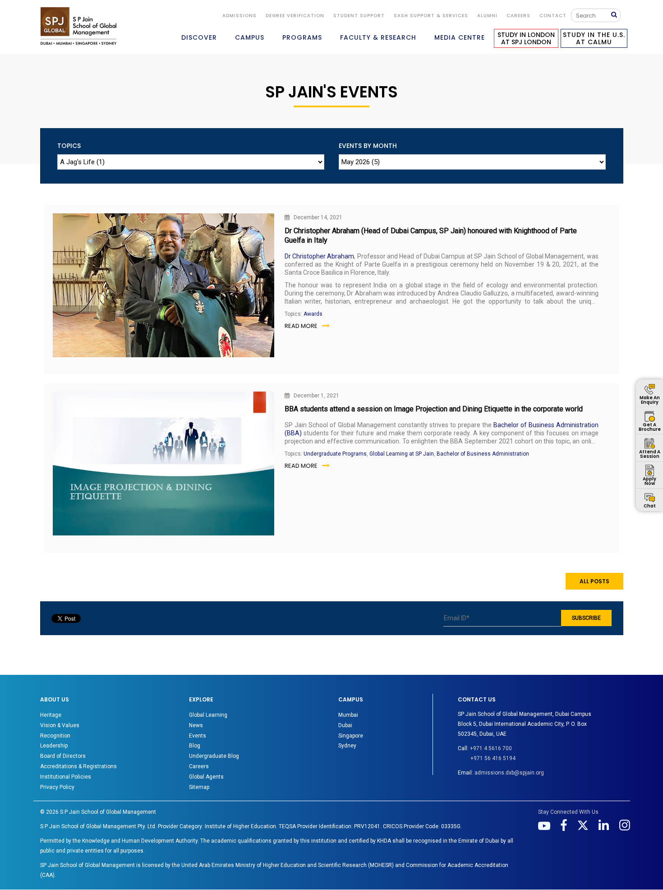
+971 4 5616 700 (491, 748)
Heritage (50, 715)
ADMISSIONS (239, 15)
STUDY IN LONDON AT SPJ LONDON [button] (526, 38)
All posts (594, 581)
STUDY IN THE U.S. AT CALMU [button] (594, 38)
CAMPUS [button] (249, 37)
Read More (301, 326)
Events (197, 736)
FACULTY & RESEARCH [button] (378, 37)
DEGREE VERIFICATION (295, 15)
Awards (313, 314)
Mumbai (348, 715)
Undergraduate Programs (335, 454)
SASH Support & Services (431, 15)
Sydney (347, 745)
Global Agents (206, 777)
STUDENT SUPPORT (359, 15)
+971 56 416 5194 (493, 758)
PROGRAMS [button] (302, 37)
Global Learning (208, 715)
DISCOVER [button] (199, 37)
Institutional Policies (65, 777)
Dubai (345, 725)
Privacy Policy (57, 787)
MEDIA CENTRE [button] (459, 37)
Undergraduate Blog (214, 756)
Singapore (350, 736)
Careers (518, 15)
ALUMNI (487, 15)
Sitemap (199, 787)
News (196, 725)
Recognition (55, 736)
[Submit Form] (615, 15)
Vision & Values (59, 725)
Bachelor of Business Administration (483, 454)
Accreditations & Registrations (78, 766)
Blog (194, 745)
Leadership (54, 745)
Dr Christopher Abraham (320, 256)
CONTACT (552, 15)
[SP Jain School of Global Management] (78, 26)
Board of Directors (63, 756)
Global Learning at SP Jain (401, 454)
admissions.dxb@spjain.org (509, 773)
